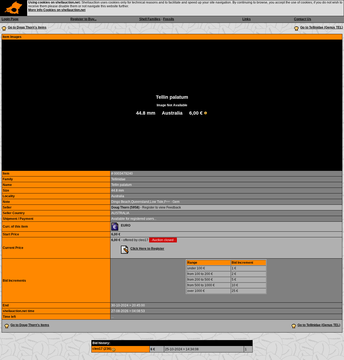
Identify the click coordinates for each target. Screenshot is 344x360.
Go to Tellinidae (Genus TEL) (321, 27)
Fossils (168, 19)
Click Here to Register (147, 248)
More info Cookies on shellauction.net (56, 10)
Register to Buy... (83, 19)
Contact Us (302, 19)
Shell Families (149, 19)
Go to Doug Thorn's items (27, 27)
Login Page (10, 19)
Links (246, 19)
